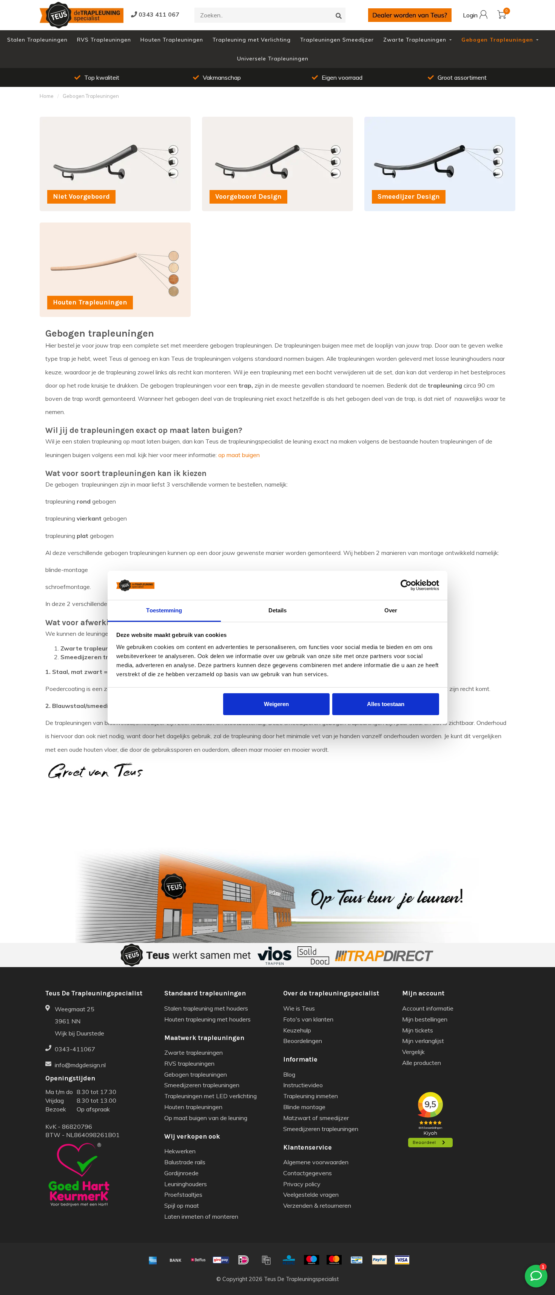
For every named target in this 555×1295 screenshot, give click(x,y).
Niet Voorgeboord (63, 121)
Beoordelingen (302, 1041)
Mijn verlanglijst (423, 1041)
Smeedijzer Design (389, 121)
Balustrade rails (184, 1162)
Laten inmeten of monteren (201, 1216)
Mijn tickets (417, 1030)
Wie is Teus (299, 1008)
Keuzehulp (297, 1030)
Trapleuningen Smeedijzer (337, 39)
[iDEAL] (243, 1260)
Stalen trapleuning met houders (206, 1008)
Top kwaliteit (101, 77)
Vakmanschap (222, 77)
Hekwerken (180, 1151)
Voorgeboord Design (229, 121)
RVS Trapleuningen (104, 39)
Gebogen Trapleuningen (497, 39)
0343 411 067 (158, 14)
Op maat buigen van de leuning (205, 1118)
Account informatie (427, 1008)
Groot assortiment (462, 77)
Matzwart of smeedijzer (316, 1118)
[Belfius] (198, 1260)
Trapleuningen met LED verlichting (210, 1096)
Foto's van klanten (308, 1019)
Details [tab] (277, 610)
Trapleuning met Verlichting (252, 39)
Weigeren (276, 704)
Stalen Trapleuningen (37, 39)
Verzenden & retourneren (317, 1205)
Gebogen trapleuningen (195, 1074)
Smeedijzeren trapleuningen (201, 1085)
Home (47, 96)
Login (471, 15)
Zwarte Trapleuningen (414, 39)
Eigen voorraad (342, 77)
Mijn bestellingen (424, 1019)
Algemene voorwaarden (315, 1162)
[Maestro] (311, 1260)
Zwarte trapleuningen (193, 1052)
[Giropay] (220, 1260)
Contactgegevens (307, 1173)
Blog (289, 1074)
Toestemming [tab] (164, 610)
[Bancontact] (356, 1260)
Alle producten (421, 1062)
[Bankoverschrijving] (175, 1260)
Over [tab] (390, 610)
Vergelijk (413, 1051)
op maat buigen (239, 455)
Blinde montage (304, 1107)
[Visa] (402, 1260)
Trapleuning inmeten (310, 1096)
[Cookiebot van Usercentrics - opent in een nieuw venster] (406, 585)
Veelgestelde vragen (311, 1194)
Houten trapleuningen (193, 1107)
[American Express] (152, 1260)
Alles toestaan (385, 704)
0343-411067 (75, 1049)
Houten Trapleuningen (171, 39)
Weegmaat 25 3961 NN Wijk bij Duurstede (79, 1021)
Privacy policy (302, 1184)
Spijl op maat (181, 1205)
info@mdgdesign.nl (80, 1065)
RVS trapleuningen (189, 1063)
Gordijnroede (181, 1173)
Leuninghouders (185, 1184)
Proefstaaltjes (183, 1194)
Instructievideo (303, 1085)
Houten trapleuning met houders (207, 1019)
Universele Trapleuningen (272, 58)
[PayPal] (379, 1260)
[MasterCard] (334, 1260)
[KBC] (288, 1260)
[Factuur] (266, 1260)
